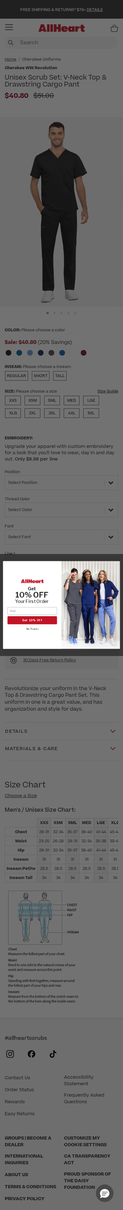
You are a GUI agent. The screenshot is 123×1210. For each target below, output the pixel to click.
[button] (105, 1193)
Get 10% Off (32, 620)
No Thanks (32, 628)
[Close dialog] (116, 565)
